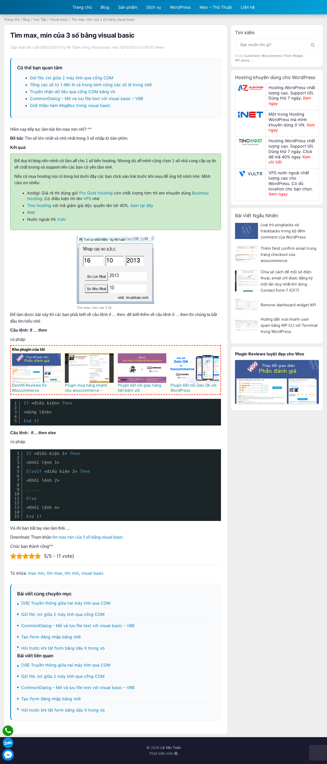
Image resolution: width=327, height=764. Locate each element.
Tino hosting (39, 205)
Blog (105, 7)
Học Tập (39, 19)
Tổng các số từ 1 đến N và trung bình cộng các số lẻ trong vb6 (91, 84)
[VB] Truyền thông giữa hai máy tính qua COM (65, 603)
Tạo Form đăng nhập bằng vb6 (51, 636)
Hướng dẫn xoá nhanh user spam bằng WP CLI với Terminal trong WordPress (289, 325)
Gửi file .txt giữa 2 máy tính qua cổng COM (71, 77)
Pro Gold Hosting (96, 192)
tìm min (72, 573)
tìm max (54, 573)
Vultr (61, 219)
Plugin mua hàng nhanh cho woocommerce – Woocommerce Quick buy (88, 390)
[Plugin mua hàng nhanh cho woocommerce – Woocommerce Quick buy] (89, 368)
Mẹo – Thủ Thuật (216, 7)
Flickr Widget (293, 56)
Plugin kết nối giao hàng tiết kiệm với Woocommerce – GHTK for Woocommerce (142, 393)
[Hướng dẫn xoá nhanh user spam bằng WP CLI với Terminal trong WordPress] (246, 325)
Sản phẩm (127, 7)
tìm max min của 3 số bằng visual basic (87, 537)
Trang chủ (82, 7)
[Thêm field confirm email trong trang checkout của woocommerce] (246, 254)
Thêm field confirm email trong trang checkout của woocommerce (288, 254)
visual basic (92, 573)
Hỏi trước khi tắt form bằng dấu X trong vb (63, 648)
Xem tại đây (141, 205)
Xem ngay (278, 194)
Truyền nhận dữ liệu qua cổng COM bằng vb (72, 91)
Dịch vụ (153, 7)
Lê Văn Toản (170, 747)
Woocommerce (272, 56)
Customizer (252, 56)
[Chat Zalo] (8, 742)
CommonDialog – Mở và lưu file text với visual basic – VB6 (86, 98)
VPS (87, 198)
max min (36, 573)
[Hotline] (8, 730)
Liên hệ (248, 7)
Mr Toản (73, 47)
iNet (31, 212)
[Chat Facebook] (8, 754)
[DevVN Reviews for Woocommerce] (36, 368)
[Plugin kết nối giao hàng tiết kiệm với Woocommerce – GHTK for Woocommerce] (142, 368)
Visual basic (59, 19)
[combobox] (277, 45)
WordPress (180, 7)
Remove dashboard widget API (288, 304)
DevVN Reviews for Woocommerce (29, 388)
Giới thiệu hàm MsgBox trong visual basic (70, 105)
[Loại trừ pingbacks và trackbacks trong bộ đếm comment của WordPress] (246, 231)
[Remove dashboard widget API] (246, 304)
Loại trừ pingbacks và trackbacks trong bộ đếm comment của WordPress (283, 230)
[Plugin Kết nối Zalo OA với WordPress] (194, 368)
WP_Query (242, 60)
